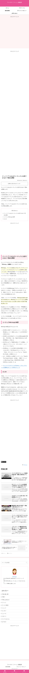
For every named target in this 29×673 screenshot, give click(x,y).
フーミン (14, 576)
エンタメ (4, 461)
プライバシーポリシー (21, 666)
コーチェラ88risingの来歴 (9, 216)
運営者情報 (7, 666)
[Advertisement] (14, 32)
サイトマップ (14, 668)
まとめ (5, 218)
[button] (26, 562)
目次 (13, 210)
